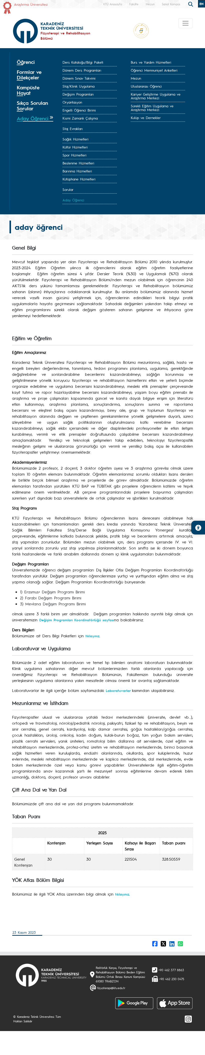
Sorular (68, 189)
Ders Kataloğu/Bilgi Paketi (82, 62)
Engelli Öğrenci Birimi (79, 110)
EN (202, 4)
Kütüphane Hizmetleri (79, 179)
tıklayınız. (93, 636)
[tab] (35, 62)
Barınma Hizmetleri (77, 171)
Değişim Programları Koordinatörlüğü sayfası (76, 620)
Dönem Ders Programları (81, 70)
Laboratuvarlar (119, 690)
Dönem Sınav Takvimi (79, 78)
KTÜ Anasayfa (112, 4)
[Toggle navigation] (185, 23)
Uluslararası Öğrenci (146, 86)
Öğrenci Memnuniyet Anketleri (154, 70)
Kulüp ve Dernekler (146, 117)
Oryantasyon (72, 102)
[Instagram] (188, 1019)
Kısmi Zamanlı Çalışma (80, 118)
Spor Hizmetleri (74, 155)
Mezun (150, 4)
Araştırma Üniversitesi (31, 4)
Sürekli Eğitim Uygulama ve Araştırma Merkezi (152, 108)
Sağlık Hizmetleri (75, 139)
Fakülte (133, 4)
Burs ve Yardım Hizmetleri (151, 62)
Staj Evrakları (72, 128)
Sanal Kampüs (171, 4)
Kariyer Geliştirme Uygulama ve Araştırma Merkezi (155, 96)
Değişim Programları (78, 94)
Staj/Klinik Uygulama (78, 86)
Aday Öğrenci (73, 200)
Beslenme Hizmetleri (78, 163)
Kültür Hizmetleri (75, 147)
